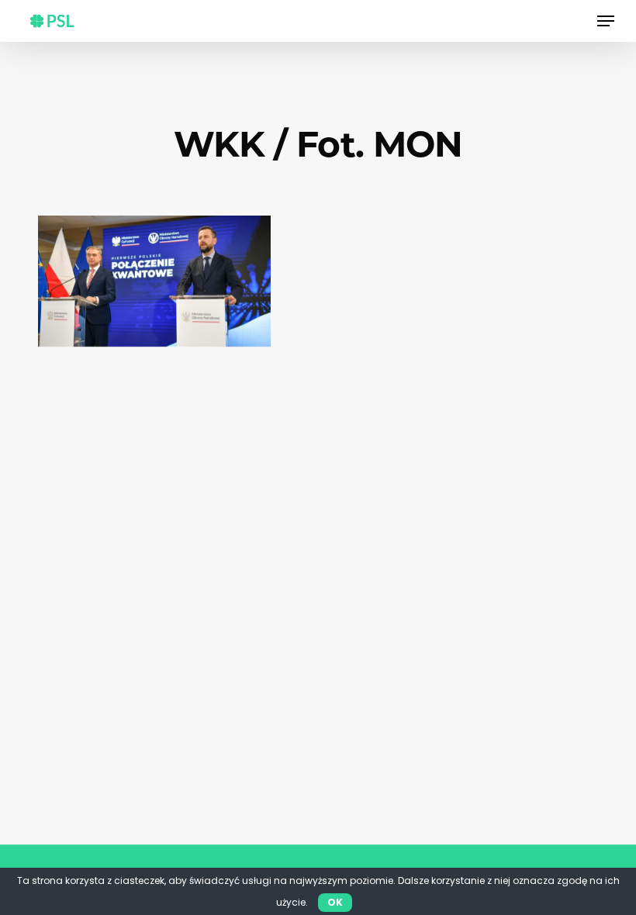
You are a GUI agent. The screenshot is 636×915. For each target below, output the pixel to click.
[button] (605, 21)
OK (335, 902)
